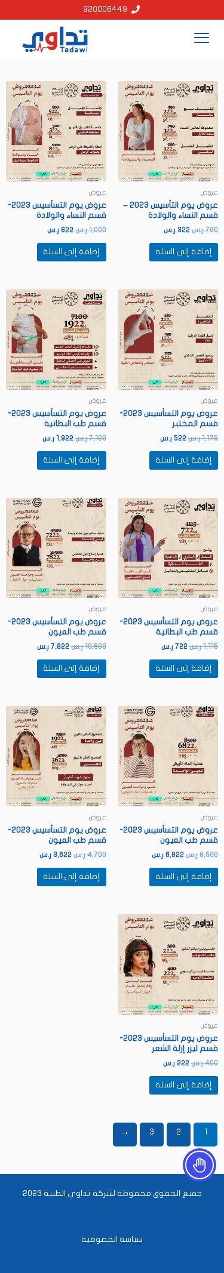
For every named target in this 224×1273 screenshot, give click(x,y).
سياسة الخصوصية (112, 1239)
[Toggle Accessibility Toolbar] (199, 1164)
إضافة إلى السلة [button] (183, 252)
